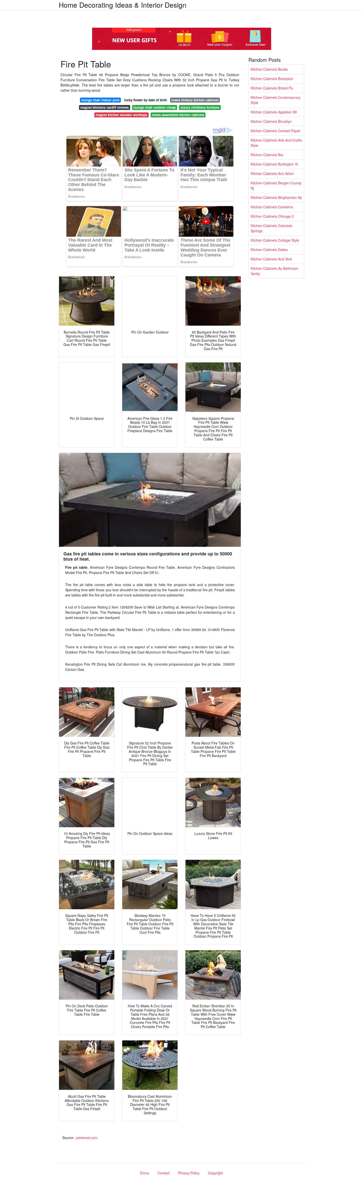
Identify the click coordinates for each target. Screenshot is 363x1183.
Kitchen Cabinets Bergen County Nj (276, 185)
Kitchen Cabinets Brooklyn (271, 121)
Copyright (215, 1172)
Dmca (144, 1172)
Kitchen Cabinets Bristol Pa (272, 87)
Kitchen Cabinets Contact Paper (276, 130)
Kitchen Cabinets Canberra (272, 206)
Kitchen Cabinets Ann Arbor (272, 173)
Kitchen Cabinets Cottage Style (275, 240)
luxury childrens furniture (200, 107)
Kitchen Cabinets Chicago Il (272, 216)
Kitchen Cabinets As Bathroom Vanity (274, 271)
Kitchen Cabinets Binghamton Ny (276, 197)
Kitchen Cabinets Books (269, 69)
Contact (164, 1172)
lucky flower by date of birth (145, 100)
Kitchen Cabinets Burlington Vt (274, 164)
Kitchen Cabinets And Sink (271, 258)
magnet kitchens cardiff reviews (104, 107)
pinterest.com (87, 1137)
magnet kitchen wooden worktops (121, 114)
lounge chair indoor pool (100, 100)
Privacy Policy (189, 1172)
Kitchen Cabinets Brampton (272, 78)
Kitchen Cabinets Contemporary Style (276, 100)
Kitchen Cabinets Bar (267, 154)
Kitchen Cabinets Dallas (269, 249)
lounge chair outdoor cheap (154, 107)
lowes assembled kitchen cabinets (178, 114)
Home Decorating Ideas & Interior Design (122, 5)
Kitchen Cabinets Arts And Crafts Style (276, 143)
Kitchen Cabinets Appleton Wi (274, 111)
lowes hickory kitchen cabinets (195, 100)
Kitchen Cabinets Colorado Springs (271, 228)
